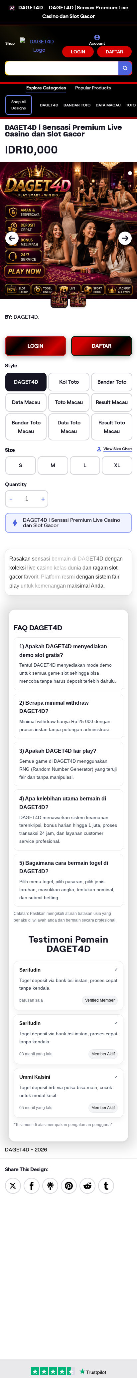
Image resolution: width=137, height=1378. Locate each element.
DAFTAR (114, 51)
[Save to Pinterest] (69, 1185)
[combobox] (62, 68)
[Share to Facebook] (32, 1185)
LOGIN (78, 51)
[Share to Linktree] (50, 1185)
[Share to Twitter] (13, 1185)
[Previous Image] (12, 238)
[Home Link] (39, 45)
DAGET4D (90, 559)
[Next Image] (125, 238)
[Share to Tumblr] (106, 1185)
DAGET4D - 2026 (26, 1149)
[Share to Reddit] (87, 1185)
